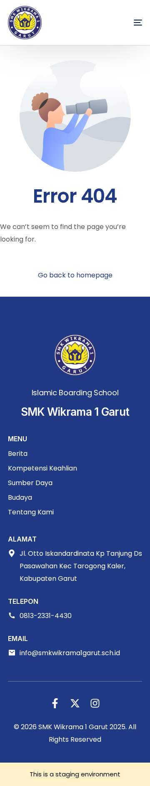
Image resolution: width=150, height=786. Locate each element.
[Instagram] (95, 703)
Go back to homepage (75, 275)
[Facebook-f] (55, 703)
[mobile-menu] (125, 22)
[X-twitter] (75, 703)
